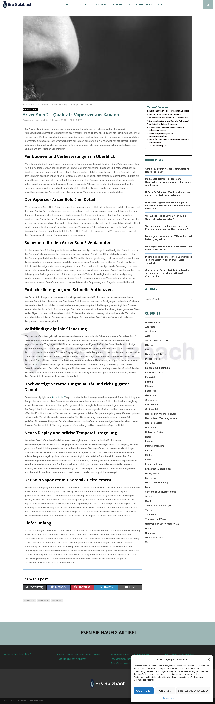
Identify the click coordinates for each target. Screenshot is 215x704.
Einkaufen (150, 363)
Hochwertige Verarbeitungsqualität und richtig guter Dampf (166, 129)
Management (152, 473)
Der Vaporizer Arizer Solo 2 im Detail (165, 114)
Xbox (147, 542)
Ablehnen (165, 690)
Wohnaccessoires (154, 537)
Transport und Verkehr (157, 519)
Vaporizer (57, 600)
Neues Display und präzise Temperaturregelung (161, 134)
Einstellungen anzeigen (193, 690)
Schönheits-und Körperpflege (160, 491)
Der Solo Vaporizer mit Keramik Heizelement (169, 139)
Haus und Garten (153, 423)
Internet (149, 441)
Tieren (148, 510)
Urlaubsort (150, 533)
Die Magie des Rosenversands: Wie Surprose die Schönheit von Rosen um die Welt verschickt (168, 260)
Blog (147, 349)
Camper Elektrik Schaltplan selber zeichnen (78, 654)
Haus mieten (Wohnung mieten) (161, 418)
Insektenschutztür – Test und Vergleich (130, 654)
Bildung (149, 345)
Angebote (150, 327)
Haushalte (150, 427)
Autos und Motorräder (156, 340)
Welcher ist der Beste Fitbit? (17, 654)
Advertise (164, 4)
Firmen (149, 382)
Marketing (150, 478)
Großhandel (151, 409)
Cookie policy (169, 698)
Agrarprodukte (153, 322)
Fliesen (149, 386)
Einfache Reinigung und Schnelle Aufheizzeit (169, 121)
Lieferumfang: (155, 143)
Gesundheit (29, 600)
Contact (83, 4)
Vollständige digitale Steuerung (163, 124)
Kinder (148, 450)
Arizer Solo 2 (58, 397)
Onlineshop (43, 600)
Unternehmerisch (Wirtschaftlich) (162, 524)
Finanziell (150, 377)
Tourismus (150, 514)
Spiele (148, 496)
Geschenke (151, 400)
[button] (208, 659)
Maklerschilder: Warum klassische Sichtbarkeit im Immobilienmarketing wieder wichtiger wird (168, 182)
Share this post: (160, 146)
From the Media (121, 4)
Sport (148, 501)
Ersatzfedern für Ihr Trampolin (179, 654)
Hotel (148, 437)
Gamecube (150, 395)
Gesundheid (151, 404)
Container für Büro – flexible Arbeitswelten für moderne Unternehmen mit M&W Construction (167, 273)
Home (69, 4)
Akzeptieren (143, 690)
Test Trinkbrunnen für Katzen (71, 659)
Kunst (148, 459)
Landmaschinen (153, 464)
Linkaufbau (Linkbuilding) (158, 469)
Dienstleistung (152, 359)
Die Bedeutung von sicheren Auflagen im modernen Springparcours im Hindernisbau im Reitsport (167, 205)
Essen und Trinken (154, 372)
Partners (100, 4)
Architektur (151, 331)
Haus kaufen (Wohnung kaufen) (161, 414)
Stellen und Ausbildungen (158, 505)
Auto (147, 336)
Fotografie (150, 391)
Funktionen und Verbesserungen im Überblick (169, 111)
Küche (148, 455)
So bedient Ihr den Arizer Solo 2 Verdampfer (168, 117)
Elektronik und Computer (158, 368)
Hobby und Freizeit (30, 109)
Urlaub (148, 528)
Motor (148, 487)
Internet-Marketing (154, 446)
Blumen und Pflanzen (156, 354)
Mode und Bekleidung (156, 482)
